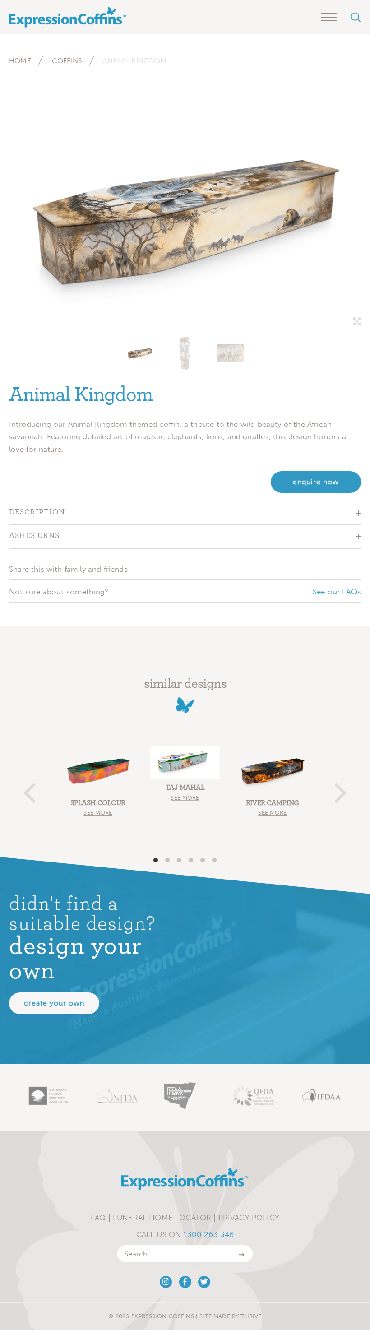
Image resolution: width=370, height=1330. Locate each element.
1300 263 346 (208, 1234)
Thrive (250, 1316)
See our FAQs (337, 591)
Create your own (54, 1003)
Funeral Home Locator (162, 1217)
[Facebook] (185, 1282)
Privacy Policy (248, 1217)
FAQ (98, 1217)
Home (20, 60)
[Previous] (31, 789)
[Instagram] (166, 1282)
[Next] (338, 789)
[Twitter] (204, 1282)
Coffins (67, 60)
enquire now (316, 481)
